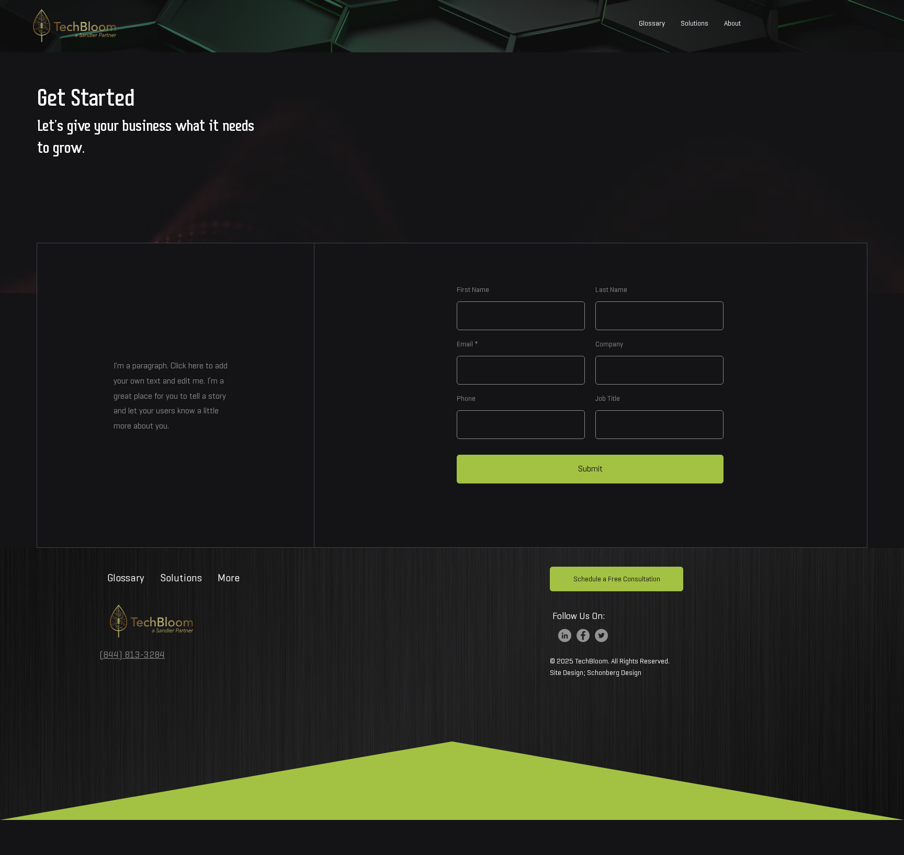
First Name (473, 290)
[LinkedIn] (564, 635)
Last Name (611, 290)
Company (609, 344)
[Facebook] (583, 635)
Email (465, 344)
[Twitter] (601, 635)
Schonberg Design (614, 672)
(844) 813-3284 (132, 654)
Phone (466, 398)
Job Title (607, 398)
